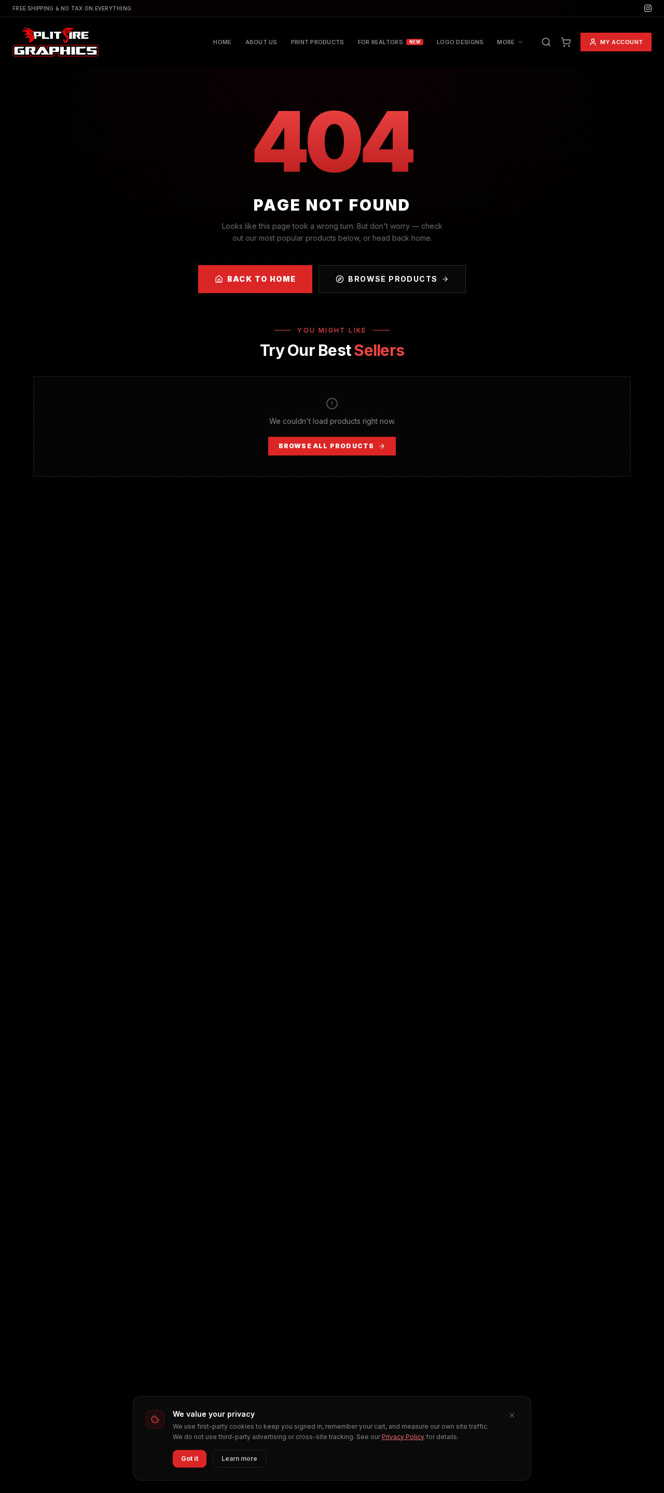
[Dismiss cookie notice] (512, 1415)
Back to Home (261, 278)
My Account (622, 42)
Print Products (317, 42)
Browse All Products (327, 446)
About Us (261, 42)
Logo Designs (460, 42)
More (506, 42)
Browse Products (392, 278)
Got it (189, 1458)
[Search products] (546, 42)
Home (222, 42)
